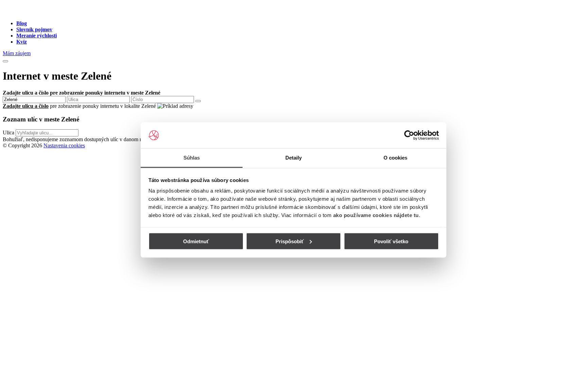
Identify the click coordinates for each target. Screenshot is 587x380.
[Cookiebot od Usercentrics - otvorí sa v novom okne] (409, 135)
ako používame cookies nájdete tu (376, 215)
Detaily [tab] (293, 158)
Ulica (8, 132)
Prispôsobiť (289, 241)
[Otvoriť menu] (5, 61)
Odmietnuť (196, 241)
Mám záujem (17, 53)
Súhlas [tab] (191, 158)
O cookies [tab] (396, 158)
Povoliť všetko (391, 241)
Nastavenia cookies (64, 145)
